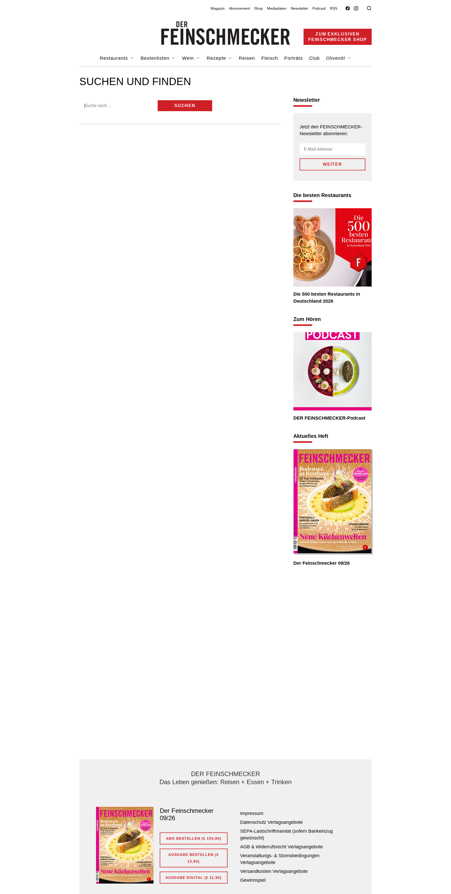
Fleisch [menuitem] (269, 58)
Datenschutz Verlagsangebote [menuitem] (271, 822)
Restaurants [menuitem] (114, 58)
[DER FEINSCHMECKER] (225, 33)
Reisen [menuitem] (247, 58)
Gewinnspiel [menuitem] (253, 880)
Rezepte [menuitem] (217, 58)
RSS (333, 8)
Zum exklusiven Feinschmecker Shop (337, 37)
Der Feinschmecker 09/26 (321, 563)
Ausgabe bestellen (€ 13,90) (193, 858)
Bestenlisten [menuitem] (156, 58)
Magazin (218, 8)
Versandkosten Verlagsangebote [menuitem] (274, 871)
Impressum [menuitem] (251, 813)
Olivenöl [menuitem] (336, 58)
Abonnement (239, 8)
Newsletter (299, 8)
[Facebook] (348, 8)
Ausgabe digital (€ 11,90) (193, 877)
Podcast (319, 8)
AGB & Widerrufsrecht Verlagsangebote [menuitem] (281, 846)
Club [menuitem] (314, 58)
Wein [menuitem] (188, 58)
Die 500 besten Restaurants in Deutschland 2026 (326, 297)
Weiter (332, 164)
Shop (258, 8)
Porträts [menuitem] (293, 58)
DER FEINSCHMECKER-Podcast (329, 418)
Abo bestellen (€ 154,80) (193, 838)
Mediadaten (277, 8)
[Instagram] (356, 8)
